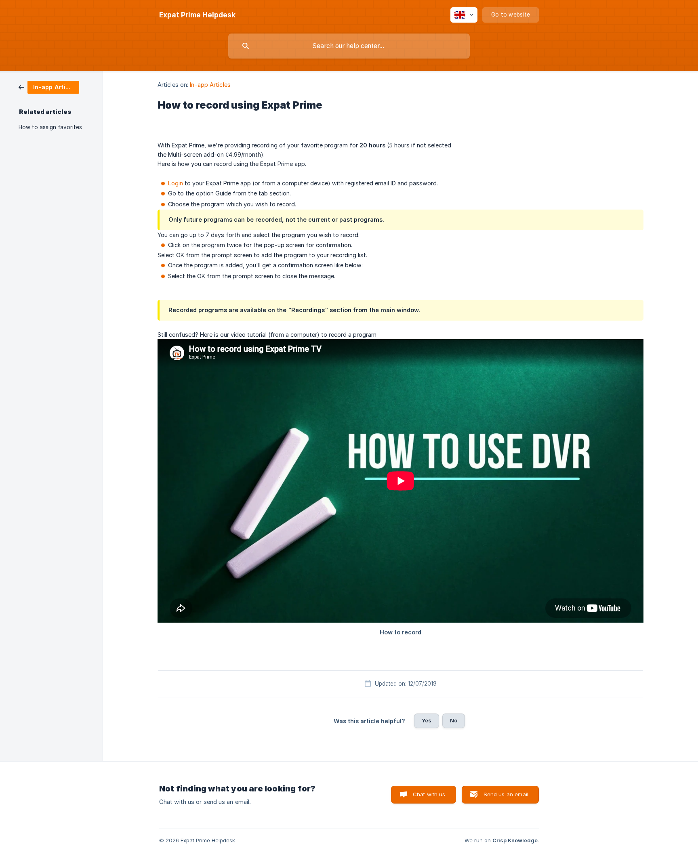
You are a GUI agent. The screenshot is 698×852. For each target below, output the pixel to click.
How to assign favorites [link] (50, 127)
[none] (197, 15)
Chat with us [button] (429, 794)
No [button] (453, 720)
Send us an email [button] (506, 794)
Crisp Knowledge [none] (515, 840)
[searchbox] (349, 46)
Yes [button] (426, 720)
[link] (49, 86)
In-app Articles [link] (210, 84)
